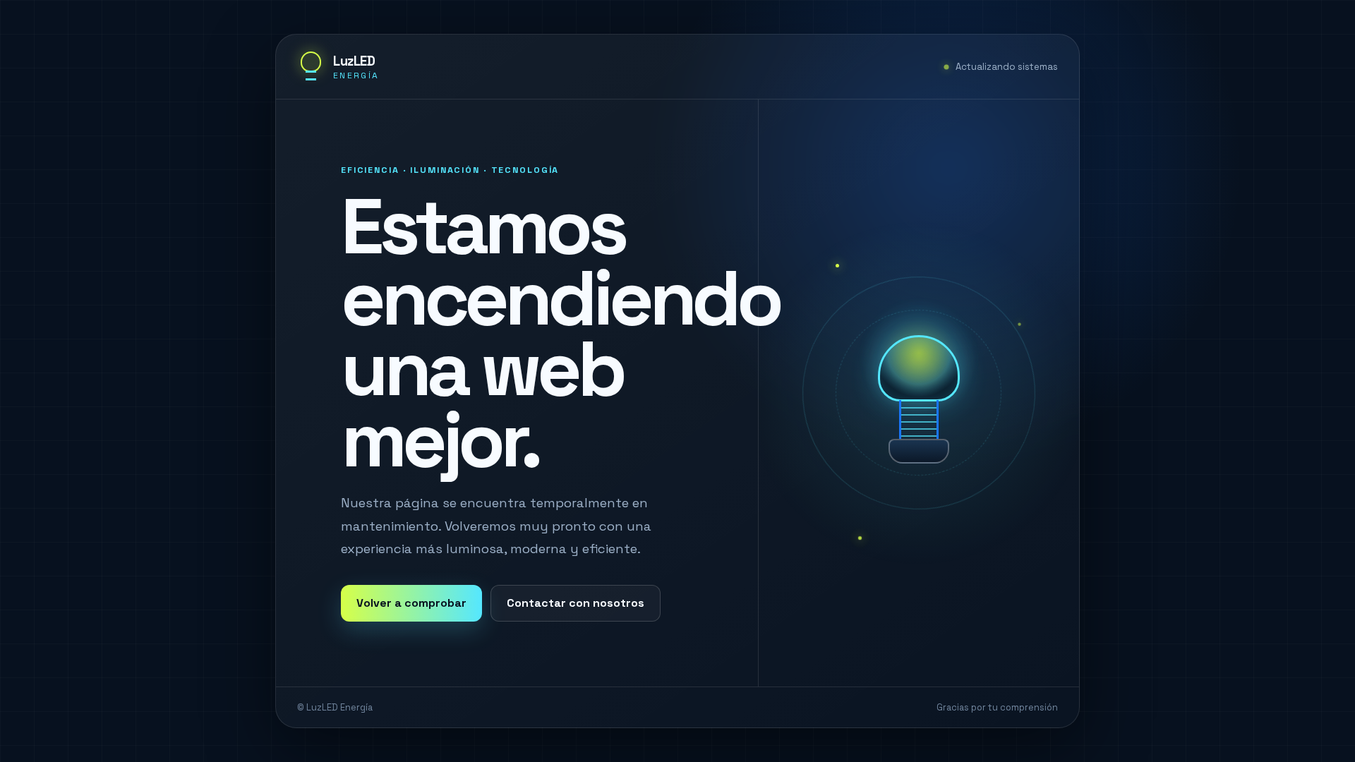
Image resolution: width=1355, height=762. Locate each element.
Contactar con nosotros (575, 602)
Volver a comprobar (411, 602)
